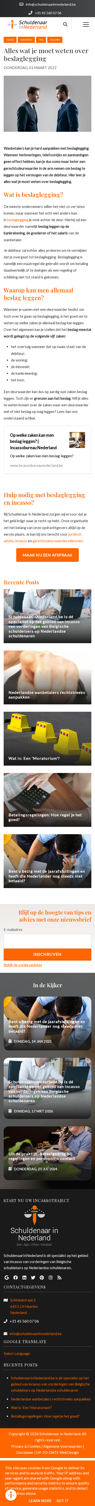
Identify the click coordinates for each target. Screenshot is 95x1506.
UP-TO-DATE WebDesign (57, 1452)
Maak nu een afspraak (48, 555)
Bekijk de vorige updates (23, 965)
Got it (62, 1501)
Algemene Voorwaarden (62, 1446)
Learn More (40, 1501)
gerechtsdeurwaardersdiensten (58, 541)
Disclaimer (25, 1452)
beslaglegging (17, 219)
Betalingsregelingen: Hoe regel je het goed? (45, 1416)
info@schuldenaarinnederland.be (36, 1333)
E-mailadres (13, 929)
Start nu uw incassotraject (36, 1200)
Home (10, 39)
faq (41, 39)
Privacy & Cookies (26, 1446)
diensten (26, 39)
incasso (21, 541)
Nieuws (55, 39)
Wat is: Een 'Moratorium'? (31, 1407)
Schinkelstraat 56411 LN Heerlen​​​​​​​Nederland (24, 1306)
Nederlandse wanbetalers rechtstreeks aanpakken (51, 1399)
